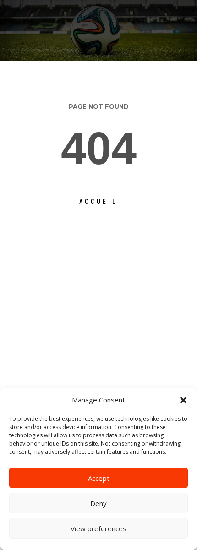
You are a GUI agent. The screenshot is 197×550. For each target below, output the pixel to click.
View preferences (98, 528)
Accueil (98, 201)
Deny (98, 503)
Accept (98, 478)
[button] (183, 400)
